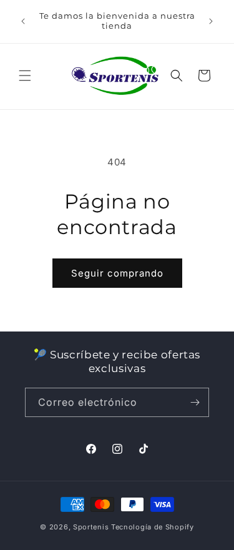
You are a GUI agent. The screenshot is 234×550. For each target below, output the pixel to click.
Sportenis (91, 527)
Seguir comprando (117, 273)
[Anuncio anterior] (23, 21)
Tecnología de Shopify (152, 527)
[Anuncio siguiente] (211, 21)
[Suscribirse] (194, 402)
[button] (25, 75)
